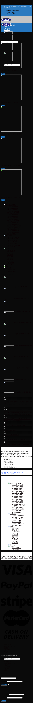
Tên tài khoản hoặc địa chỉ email (10, 676)
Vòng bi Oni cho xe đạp (10, 430)
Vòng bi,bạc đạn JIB (12, 222)
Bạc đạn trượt (12, 472)
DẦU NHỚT (7, 30)
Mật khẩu (4, 681)
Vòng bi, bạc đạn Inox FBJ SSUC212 (10, 197)
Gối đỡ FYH (10, 255)
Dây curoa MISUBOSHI (13, 237)
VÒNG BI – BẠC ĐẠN (9, 25)
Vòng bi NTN (25, 556)
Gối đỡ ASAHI (11, 250)
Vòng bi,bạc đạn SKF (13, 218)
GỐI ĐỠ (6, 26)
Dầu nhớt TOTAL (11, 269)
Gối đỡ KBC (10, 256)
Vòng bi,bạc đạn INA (12, 210)
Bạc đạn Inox (11, 474)
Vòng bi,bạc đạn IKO (12, 214)
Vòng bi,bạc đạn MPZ (13, 221)
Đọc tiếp (3, 74)
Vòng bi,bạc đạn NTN (13, 211)
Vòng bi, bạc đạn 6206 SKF (11, 435)
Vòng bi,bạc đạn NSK (13, 206)
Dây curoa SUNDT (12, 247)
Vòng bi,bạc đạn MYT (13, 230)
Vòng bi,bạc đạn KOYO (13, 213)
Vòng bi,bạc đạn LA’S (13, 232)
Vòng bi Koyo (17, 556)
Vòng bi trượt (4, 472)
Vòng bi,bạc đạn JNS (13, 229)
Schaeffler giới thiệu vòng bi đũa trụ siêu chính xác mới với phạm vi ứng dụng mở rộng (17, 419)
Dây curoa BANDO (12, 240)
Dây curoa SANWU (12, 242)
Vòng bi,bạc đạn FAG (12, 208)
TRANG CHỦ (7, 23)
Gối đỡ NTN (10, 263)
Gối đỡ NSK (10, 261)
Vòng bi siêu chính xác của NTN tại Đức (14, 425)
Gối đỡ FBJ (10, 260)
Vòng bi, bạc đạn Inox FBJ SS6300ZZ (11, 134)
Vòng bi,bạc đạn (11, 34)
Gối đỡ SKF (10, 264)
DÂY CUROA (7, 28)
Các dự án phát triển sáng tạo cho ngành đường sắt (17, 440)
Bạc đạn (26, 558)
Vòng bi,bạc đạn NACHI (13, 227)
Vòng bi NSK (9, 556)
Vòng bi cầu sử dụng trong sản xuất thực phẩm (16, 444)
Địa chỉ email (4, 694)
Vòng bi (21, 558)
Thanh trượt (20, 472)
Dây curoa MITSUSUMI (13, 245)
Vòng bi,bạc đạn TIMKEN (14, 226)
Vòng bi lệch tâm (11, 234)
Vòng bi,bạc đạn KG (12, 219)
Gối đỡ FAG (10, 258)
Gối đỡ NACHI (11, 252)
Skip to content (23, 3)
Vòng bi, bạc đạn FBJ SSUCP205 (9, 102)
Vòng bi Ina (15, 558)
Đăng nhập (4, 684)
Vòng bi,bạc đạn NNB (13, 224)
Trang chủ (3, 34)
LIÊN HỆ (6, 31)
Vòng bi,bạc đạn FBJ (12, 216)
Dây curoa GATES (12, 243)
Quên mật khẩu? (5, 688)
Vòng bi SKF (8, 558)
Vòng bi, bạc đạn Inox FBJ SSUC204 (10, 165)
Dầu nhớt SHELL (11, 271)
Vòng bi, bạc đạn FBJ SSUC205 (9, 71)
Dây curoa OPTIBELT (13, 239)
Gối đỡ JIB (10, 253)
